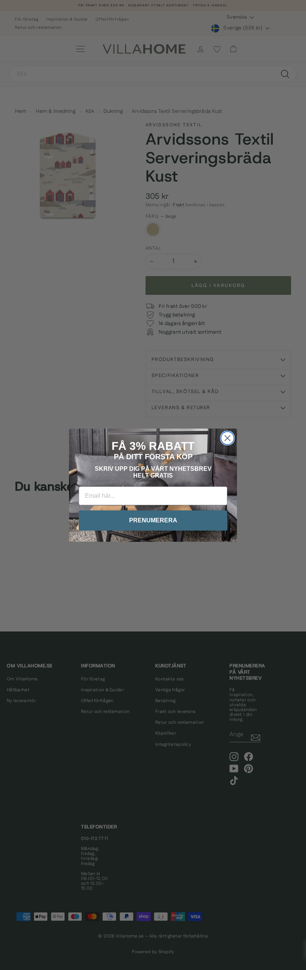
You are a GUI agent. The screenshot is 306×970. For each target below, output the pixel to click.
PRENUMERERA (153, 520)
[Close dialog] (227, 438)
